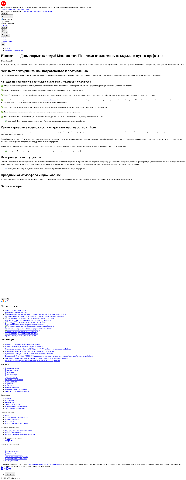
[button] (3, 37)
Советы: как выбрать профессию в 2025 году (21, 332)
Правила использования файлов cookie (38, 11)
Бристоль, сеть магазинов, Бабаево (40, 354)
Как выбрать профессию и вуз (16, 312)
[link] (4, 32)
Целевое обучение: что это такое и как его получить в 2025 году (28, 320)
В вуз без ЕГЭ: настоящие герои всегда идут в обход (24, 324)
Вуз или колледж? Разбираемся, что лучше (20, 336)
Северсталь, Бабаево (35, 346)
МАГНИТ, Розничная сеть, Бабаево (41, 351)
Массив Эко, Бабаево (33, 344)
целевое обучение (49, 100)
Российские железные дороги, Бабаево (57, 349)
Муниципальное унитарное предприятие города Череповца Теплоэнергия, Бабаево (62, 356)
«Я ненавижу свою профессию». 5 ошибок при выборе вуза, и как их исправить (34, 316)
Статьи (7, 48)
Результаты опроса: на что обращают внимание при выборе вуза (28, 328)
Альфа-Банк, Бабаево (52, 361)
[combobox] (10, 473)
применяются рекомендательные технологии (43, 464)
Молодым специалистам (14, 50)
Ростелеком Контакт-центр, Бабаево (54, 358)
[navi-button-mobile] (3, 44)
